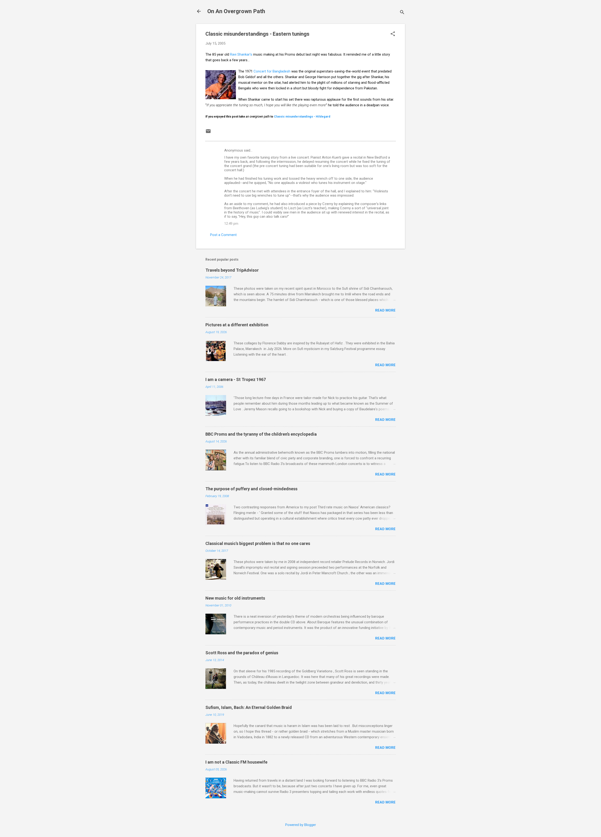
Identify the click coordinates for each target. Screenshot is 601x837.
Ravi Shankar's (241, 54)
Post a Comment (223, 235)
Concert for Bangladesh (272, 71)
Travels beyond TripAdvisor (232, 270)
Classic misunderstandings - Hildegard (302, 116)
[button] (393, 34)
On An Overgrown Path (236, 11)
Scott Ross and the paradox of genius (241, 652)
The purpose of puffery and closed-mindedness (251, 488)
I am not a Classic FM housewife (236, 762)
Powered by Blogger (300, 825)
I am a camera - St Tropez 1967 (235, 379)
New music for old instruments (235, 598)
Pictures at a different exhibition (236, 324)
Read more (385, 310)
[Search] (402, 13)
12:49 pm (231, 223)
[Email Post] (208, 133)
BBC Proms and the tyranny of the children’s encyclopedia (261, 434)
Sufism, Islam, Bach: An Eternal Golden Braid (248, 707)
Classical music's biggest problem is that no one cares (257, 543)
